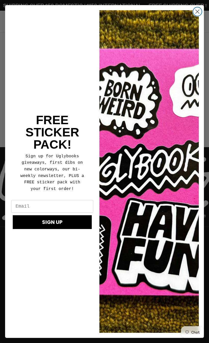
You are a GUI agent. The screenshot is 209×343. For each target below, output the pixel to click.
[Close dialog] (197, 11)
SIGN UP (52, 222)
